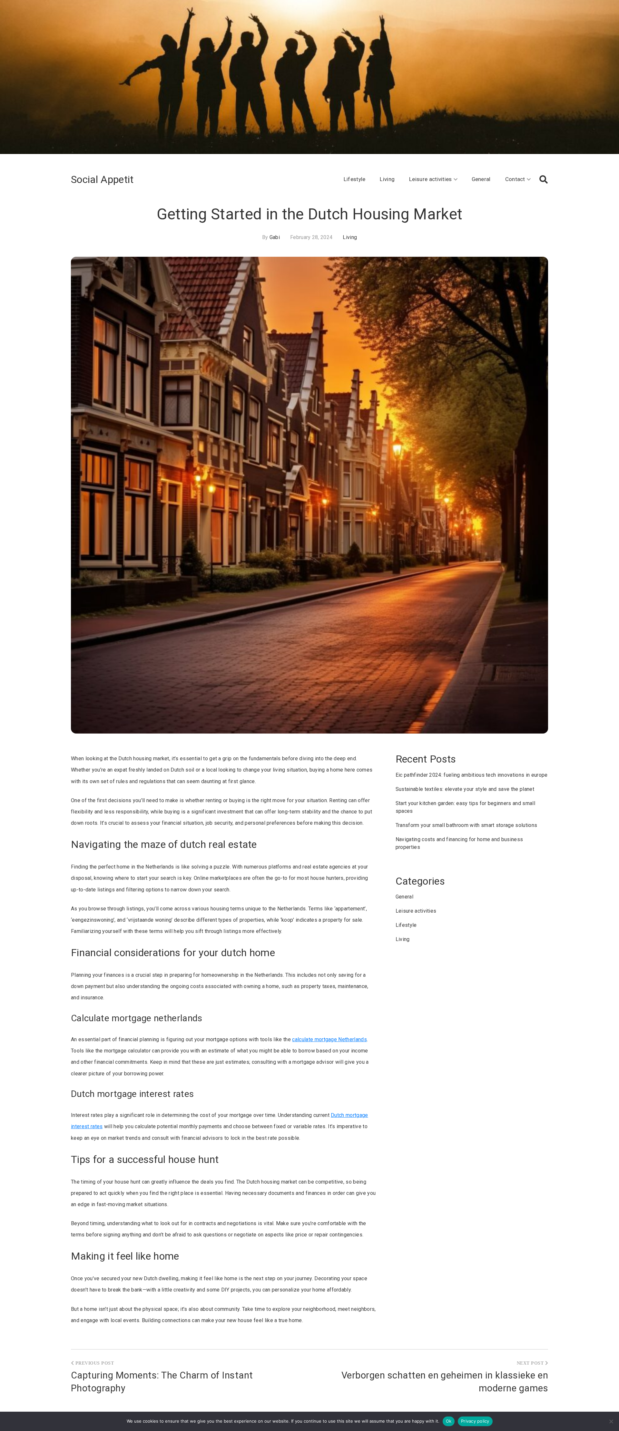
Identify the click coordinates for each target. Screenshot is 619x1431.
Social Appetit (102, 179)
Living (387, 179)
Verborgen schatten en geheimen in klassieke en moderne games (444, 1382)
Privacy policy (475, 1421)
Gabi (275, 237)
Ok (449, 1421)
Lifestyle (355, 179)
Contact (515, 179)
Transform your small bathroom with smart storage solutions (466, 825)
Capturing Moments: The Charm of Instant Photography (162, 1382)
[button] (543, 179)
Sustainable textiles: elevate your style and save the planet (465, 789)
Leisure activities (430, 179)
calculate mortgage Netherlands (329, 1039)
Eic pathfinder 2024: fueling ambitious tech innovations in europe (472, 775)
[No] (611, 1421)
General (481, 179)
